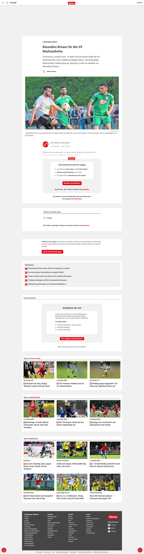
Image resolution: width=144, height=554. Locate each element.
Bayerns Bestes (28, 541)
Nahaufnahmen (72, 531)
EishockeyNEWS (28, 535)
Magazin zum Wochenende (31, 531)
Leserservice (89, 522)
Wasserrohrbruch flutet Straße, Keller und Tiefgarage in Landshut (49, 268)
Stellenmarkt (89, 525)
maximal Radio (28, 537)
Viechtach (50, 527)
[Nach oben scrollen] (140, 550)
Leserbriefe (27, 527)
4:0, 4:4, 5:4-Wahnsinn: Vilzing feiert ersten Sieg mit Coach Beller (70, 497)
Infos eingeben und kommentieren (72, 339)
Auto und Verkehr (73, 539)
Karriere (26, 520)
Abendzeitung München (30, 533)
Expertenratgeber (29, 543)
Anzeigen (88, 529)
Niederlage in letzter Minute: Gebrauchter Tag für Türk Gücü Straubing (36, 425)
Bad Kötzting (51, 525)
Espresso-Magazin (29, 545)
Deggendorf (51, 535)
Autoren (26, 516)
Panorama (71, 537)
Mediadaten (73, 552)
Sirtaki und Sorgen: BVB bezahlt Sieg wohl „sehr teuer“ (71, 465)
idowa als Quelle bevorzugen (52, 252)
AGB (53, 552)
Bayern (70, 516)
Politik (70, 527)
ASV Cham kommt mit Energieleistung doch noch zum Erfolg (38, 497)
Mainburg (50, 529)
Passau (50, 537)
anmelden (86, 189)
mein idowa (85, 225)
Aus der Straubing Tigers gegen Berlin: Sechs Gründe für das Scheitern (37, 466)
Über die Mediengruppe (30, 529)
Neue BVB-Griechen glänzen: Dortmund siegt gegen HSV (101, 497)
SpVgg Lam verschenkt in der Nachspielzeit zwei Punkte (103, 423)
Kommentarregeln (29, 525)
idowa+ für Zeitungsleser (92, 518)
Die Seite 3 (71, 522)
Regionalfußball (35, 397)
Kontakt (26, 518)
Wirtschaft (71, 533)
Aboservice (89, 520)
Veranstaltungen (90, 533)
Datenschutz (47, 552)
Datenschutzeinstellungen (101, 552)
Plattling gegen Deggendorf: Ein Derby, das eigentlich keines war (103, 384)
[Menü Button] (3, 2)
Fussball (13, 2)
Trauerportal (89, 527)
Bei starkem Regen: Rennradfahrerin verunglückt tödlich (46, 272)
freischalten (78, 199)
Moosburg (50, 533)
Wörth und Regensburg (54, 522)
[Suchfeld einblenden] (7, 2)
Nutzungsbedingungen (62, 552)
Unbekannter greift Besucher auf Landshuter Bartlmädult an (47, 284)
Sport (69, 520)
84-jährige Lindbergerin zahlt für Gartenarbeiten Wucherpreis (47, 280)
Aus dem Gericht (72, 525)
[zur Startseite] (114, 516)
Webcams (88, 531)
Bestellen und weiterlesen (72, 183)
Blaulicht (70, 518)
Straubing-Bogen (52, 516)
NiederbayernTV (28, 539)
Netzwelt (70, 541)
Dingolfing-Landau (53, 531)
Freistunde (71, 529)
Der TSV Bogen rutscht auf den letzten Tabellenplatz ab (70, 423)
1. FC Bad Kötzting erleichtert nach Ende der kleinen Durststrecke (105, 465)
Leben (70, 535)
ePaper (88, 516)
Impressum (39, 552)
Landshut (50, 518)
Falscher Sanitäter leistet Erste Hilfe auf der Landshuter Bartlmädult (49, 276)
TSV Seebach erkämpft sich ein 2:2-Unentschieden (70, 384)
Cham (49, 520)
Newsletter (27, 522)
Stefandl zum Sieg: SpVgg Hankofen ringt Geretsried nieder (37, 384)
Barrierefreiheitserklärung (85, 552)
